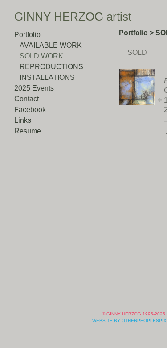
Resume (27, 131)
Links (22, 120)
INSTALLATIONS (47, 77)
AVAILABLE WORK (51, 45)
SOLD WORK (41, 56)
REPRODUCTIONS (51, 66)
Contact (26, 99)
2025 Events (34, 88)
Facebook (30, 109)
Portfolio (27, 34)
